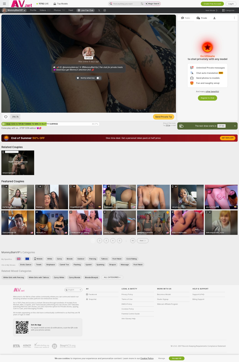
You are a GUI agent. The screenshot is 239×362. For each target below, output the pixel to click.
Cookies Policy (128, 309)
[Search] (142, 4)
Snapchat (92, 299)
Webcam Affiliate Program (167, 304)
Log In (231, 4)
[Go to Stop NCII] (68, 346)
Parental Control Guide (131, 314)
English (71, 290)
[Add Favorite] (6, 117)
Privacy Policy (127, 294)
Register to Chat (207, 98)
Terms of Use (127, 299)
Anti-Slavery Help (129, 319)
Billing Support (198, 299)
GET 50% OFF (227, 138)
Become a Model (164, 294)
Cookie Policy (146, 358)
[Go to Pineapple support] (55, 346)
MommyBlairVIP (10, 252)
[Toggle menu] (4, 3)
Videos (45, 10)
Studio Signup (162, 299)
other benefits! (212, 91)
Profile (33, 10)
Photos (59, 10)
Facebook (93, 294)
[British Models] (18, 259)
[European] (27, 259)
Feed (70, 10)
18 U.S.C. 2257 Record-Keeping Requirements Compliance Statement (198, 346)
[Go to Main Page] (21, 3)
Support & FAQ (198, 294)
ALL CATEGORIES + (112, 277)
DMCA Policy (127, 304)
